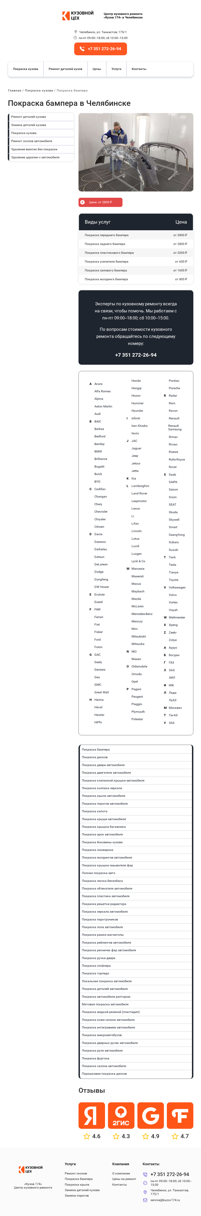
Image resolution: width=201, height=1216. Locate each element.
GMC (97, 684)
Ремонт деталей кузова (28, 117)
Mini (135, 629)
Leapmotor (139, 501)
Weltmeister (177, 617)
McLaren (138, 606)
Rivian (173, 444)
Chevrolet (100, 511)
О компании (121, 1173)
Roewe (173, 452)
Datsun (99, 557)
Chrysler (100, 519)
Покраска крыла (77, 1184)
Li (133, 516)
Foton (98, 647)
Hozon (136, 395)
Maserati (138, 576)
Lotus (135, 538)
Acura (98, 384)
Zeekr (172, 632)
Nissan (136, 659)
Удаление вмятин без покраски (34, 149)
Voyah (173, 610)
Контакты (139, 69)
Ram (172, 403)
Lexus (136, 508)
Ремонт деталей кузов (65, 69)
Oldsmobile (139, 666)
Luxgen (137, 554)
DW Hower (101, 587)
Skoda (173, 512)
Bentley (99, 444)
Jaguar (136, 448)
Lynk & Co (138, 561)
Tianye (173, 572)
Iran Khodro (140, 426)
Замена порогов (77, 1195)
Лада (172, 693)
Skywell (174, 519)
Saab (172, 474)
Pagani (136, 689)
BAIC (97, 421)
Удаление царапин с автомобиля (35, 157)
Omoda (137, 674)
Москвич (175, 708)
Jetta (135, 471)
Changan (100, 496)
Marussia (138, 568)
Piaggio (137, 704)
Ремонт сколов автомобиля (31, 141)
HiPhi (98, 722)
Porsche (174, 388)
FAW (97, 609)
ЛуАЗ (172, 700)
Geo (97, 677)
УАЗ (172, 723)
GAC (97, 655)
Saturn (173, 489)
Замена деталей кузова (28, 125)
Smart (173, 527)
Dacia (98, 534)
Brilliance (100, 459)
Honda (136, 381)
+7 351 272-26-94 (136, 355)
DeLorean (101, 564)
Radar (173, 395)
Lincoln (137, 531)
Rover (173, 467)
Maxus (136, 584)
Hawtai (99, 715)
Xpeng (173, 625)
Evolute (99, 594)
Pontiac (174, 381)
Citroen (99, 527)
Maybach (138, 591)
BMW (98, 451)
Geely (98, 662)
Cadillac (100, 489)
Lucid (135, 546)
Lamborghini (140, 486)
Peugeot (137, 696)
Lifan (135, 523)
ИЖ (171, 685)
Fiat (97, 624)
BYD (97, 481)
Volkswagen (177, 587)
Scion (173, 497)
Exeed (98, 602)
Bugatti (99, 466)
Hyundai (137, 411)
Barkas (99, 429)
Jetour (136, 463)
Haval (98, 707)
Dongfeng (101, 579)
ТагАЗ (173, 715)
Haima (99, 700)
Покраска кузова (25, 69)
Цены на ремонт (124, 1179)
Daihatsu (100, 549)
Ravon (173, 411)
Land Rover (139, 493)
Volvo (173, 595)
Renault (174, 418)
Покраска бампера (79, 1179)
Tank (172, 557)
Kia (134, 478)
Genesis (99, 669)
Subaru (174, 542)
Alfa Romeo (102, 391)
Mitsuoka (138, 644)
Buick (98, 474)
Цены (97, 69)
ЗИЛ (172, 677)
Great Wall (101, 692)
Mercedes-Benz (142, 614)
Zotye (173, 640)
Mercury (137, 621)
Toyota (173, 580)
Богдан (174, 655)
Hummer (137, 403)
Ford (97, 639)
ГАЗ (171, 662)
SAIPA (173, 482)
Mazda (136, 599)
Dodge (98, 572)
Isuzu (135, 433)
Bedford (99, 436)
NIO (134, 651)
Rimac (173, 437)
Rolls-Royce (177, 459)
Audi (97, 414)
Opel (135, 681)
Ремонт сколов (76, 1173)
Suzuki (173, 550)
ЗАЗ (172, 670)
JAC (134, 441)
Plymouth (138, 712)
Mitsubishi (139, 636)
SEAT (172, 504)
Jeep (135, 456)
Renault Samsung (175, 427)
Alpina (98, 399)
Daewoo (100, 542)
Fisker (98, 632)
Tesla (172, 565)
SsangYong (177, 535)
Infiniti (136, 418)
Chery (98, 504)
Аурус (173, 647)
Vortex (173, 602)
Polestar (137, 719)
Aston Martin (103, 406)
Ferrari (98, 617)
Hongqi (137, 388)
